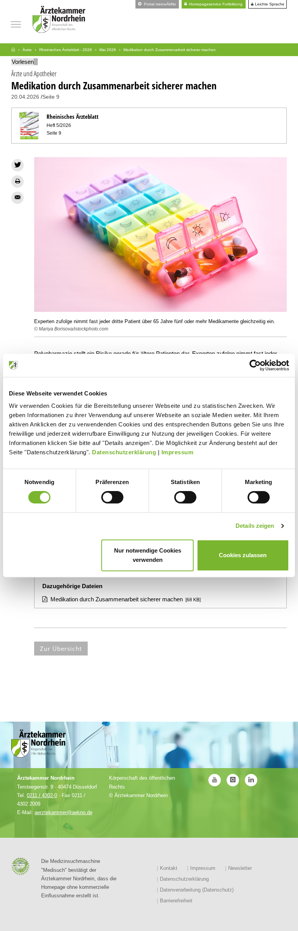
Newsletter (240, 868)
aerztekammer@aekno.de (63, 812)
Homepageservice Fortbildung (215, 4)
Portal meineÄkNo (159, 4)
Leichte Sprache (269, 4)
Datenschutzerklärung (124, 452)
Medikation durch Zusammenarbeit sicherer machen (116, 599)
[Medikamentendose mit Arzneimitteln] (160, 234)
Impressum (177, 452)
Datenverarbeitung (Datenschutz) (197, 890)
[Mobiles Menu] (16, 23)
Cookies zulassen (243, 555)
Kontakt (168, 868)
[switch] (112, 497)
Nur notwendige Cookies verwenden (147, 555)
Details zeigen (255, 525)
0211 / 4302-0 (42, 795)
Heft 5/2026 (59, 125)
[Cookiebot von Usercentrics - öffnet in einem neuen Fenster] (255, 365)
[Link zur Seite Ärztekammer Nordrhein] (13, 50)
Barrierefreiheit (176, 901)
